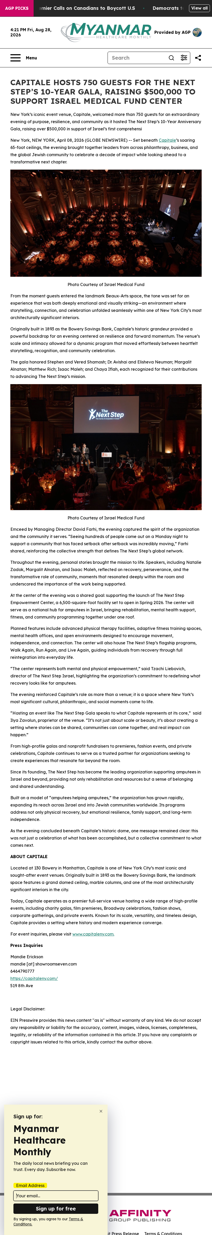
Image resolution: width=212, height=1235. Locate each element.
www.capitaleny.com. (93, 934)
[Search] (171, 58)
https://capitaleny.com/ (34, 978)
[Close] (101, 1111)
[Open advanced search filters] (184, 58)
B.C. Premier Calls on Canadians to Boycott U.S (79, 8)
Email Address (30, 1185)
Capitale (167, 140)
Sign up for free (56, 1208)
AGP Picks (16, 8)
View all (199, 8)
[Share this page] (198, 58)
